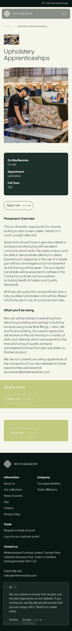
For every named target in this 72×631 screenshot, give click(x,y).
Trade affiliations (47, 489)
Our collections (13, 489)
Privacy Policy (12, 514)
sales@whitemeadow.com (20, 575)
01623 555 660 (13, 571)
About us (9, 483)
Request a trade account (19, 530)
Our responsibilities (49, 483)
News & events (13, 496)
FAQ (6, 502)
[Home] (18, 14)
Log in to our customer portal (21, 536)
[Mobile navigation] (63, 14)
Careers (8, 26)
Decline (13, 619)
